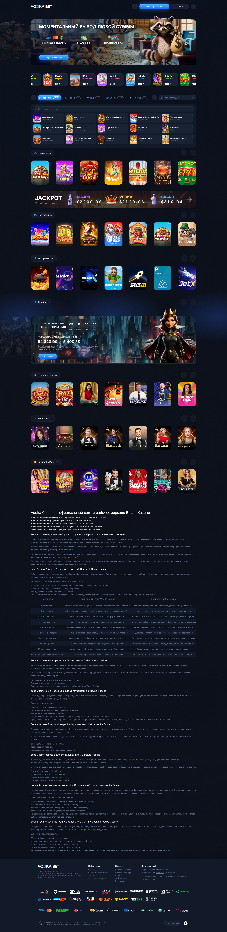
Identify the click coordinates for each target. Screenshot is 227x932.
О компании (93, 870)
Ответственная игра (123, 873)
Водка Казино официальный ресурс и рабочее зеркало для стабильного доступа (68, 517)
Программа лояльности (97, 873)
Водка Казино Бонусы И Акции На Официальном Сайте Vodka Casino (63, 523)
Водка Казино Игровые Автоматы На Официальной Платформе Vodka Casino (66, 526)
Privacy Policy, (180, 876)
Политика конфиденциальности (123, 877)
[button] (33, 97)
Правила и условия (123, 870)
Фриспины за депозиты (97, 879)
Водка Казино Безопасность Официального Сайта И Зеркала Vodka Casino (65, 529)
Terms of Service (148, 879)
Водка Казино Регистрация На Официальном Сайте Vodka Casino (61, 520)
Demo (40, 186)
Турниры (91, 876)
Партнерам (119, 881)
